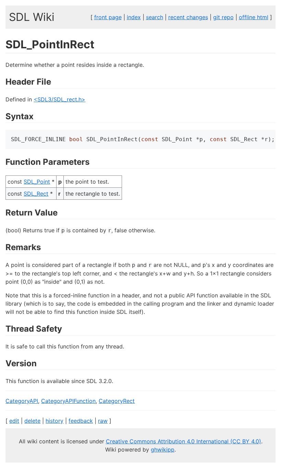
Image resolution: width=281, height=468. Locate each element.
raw (103, 420)
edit (14, 420)
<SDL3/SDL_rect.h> (59, 99)
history (54, 420)
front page (108, 17)
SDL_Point (37, 181)
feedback (81, 420)
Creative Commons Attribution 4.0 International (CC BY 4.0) (183, 441)
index (134, 17)
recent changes (188, 17)
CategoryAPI (21, 400)
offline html (253, 17)
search (154, 17)
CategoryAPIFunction (68, 400)
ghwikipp (162, 449)
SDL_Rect (36, 193)
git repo (223, 17)
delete (32, 420)
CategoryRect (117, 400)
